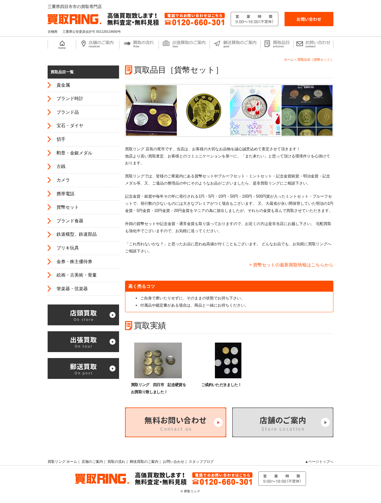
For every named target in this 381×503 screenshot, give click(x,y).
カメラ (63, 180)
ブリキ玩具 (68, 248)
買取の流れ (116, 462)
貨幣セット (68, 207)
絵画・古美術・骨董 (77, 275)
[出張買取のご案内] (184, 44)
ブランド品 (68, 112)
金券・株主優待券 (74, 261)
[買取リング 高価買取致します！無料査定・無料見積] (163, 15)
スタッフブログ (201, 462)
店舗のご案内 (92, 462)
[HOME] (61, 44)
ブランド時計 (70, 98)
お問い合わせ (173, 462)
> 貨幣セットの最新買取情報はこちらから (291, 264)
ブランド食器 (70, 220)
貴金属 (63, 85)
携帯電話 (65, 193)
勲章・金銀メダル (74, 153)
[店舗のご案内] (97, 44)
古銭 (61, 166)
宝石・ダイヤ (70, 125)
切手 (61, 139)
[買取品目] (277, 44)
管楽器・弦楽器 (72, 288)
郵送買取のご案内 (144, 462)
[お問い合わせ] (309, 19)
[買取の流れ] (139, 44)
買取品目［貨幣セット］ (315, 59)
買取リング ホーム (62, 462)
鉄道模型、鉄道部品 (77, 234)
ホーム (289, 59)
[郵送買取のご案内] (235, 44)
